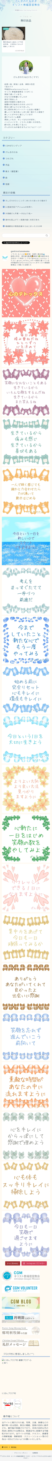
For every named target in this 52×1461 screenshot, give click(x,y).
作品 (7, 165)
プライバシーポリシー (21, 1453)
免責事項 (35, 1453)
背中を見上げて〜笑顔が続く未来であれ (22, 220)
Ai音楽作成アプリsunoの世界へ (19, 207)
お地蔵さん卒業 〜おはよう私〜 (19, 213)
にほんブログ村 (9, 1393)
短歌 (7, 184)
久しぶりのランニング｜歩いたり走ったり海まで (26, 200)
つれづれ (9, 158)
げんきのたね (11, 152)
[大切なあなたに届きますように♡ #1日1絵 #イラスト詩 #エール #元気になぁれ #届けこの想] (26, 293)
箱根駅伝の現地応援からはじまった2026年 (23, 226)
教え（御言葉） (12, 171)
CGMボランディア (13, 145)
